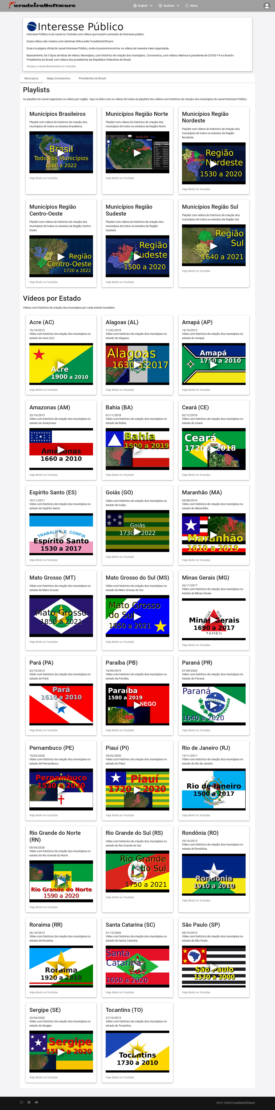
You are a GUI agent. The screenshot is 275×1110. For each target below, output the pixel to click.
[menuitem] (143, 5)
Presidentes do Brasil (92, 78)
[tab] (31, 78)
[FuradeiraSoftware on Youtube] (38, 1102)
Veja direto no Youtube (43, 178)
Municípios (31, 78)
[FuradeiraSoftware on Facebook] (31, 1102)
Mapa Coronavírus (58, 78)
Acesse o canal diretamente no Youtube (51, 66)
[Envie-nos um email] (24, 1102)
